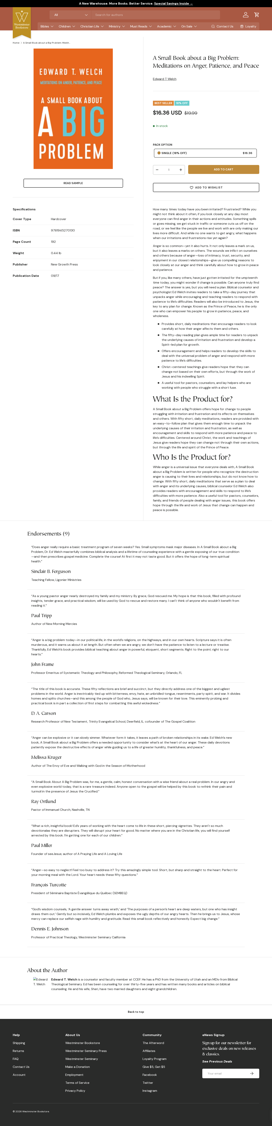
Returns (18, 1051)
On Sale (186, 26)
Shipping (19, 1043)
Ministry (114, 26)
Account (19, 1075)
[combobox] (135, 14)
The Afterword (153, 1043)
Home (16, 43)
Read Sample (73, 183)
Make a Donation (77, 1067)
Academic (164, 26)
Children (65, 26)
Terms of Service (77, 1083)
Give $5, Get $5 (154, 1067)
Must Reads (138, 26)
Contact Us (21, 1067)
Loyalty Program (154, 1059)
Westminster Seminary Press (86, 1051)
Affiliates (149, 1051)
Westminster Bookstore (82, 1043)
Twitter (148, 1083)
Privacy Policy (75, 1091)
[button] (256, 14)
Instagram (150, 1091)
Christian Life (89, 26)
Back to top (136, 1012)
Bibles (45, 26)
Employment (74, 1075)
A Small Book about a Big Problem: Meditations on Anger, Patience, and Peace (47, 43)
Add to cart (223, 169)
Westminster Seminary (81, 1059)
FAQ (16, 1059)
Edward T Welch (164, 79)
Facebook (150, 1075)
